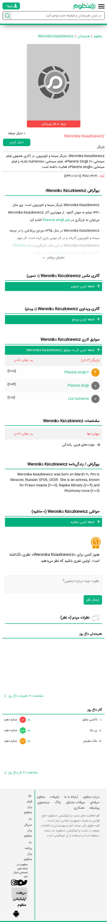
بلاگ (57, 802)
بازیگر (101, 147)
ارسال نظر (92, 600)
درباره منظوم (91, 797)
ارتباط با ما (71, 797)
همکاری (79, 808)
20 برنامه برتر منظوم (28, 851)
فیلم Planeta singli (56, 220)
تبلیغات (54, 797)
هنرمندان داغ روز (90, 634)
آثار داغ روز (94, 710)
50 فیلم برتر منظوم (28, 804)
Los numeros (78, 399)
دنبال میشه (16, 133)
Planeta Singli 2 (76, 372)
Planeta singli (78, 385)
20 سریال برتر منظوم (28, 828)
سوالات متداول (75, 802)
